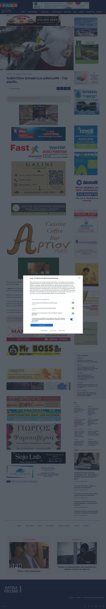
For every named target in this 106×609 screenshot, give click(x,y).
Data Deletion (44, 330)
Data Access (53, 330)
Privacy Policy (61, 330)
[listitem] (53, 299)
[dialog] (53, 304)
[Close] (79, 278)
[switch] (72, 303)
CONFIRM (42, 325)
